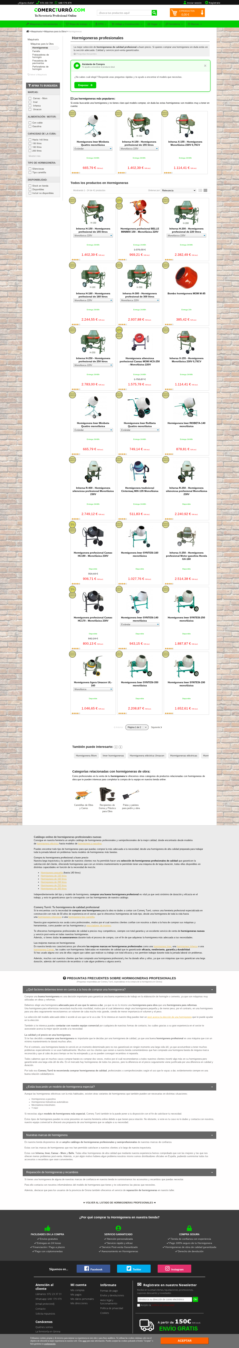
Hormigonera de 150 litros (54, 875)
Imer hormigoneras (113, 755)
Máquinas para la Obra (55, 31)
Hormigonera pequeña (52, 872)
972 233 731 (46, 3)
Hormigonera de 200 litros (54, 882)
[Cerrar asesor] (205, 65)
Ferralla (36, 51)
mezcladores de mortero (98, 925)
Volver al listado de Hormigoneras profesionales (119, 1202)
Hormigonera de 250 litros (54, 885)
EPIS (100, 24)
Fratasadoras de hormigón (40, 56)
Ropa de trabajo (78, 24)
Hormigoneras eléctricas (183, 755)
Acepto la (157, 1305)
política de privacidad (163, 1305)
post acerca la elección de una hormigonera (169, 1017)
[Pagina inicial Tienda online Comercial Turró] (27, 31)
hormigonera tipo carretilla (81, 917)
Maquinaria (36, 31)
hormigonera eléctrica (48, 843)
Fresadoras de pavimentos (39, 62)
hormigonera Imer (162, 946)
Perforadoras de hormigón (40, 68)
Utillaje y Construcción (126, 24)
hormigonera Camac (44, 949)
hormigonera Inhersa (187, 946)
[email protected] (45, 1303)
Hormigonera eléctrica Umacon (147, 755)
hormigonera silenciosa (49, 917)
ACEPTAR (185, 1340)
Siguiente (156, 727)
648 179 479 (65, 3)
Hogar (154, 24)
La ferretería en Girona (48, 1331)
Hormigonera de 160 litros (54, 879)
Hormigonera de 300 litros (54, 888)
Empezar (83, 85)
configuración (49, 1344)
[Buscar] (154, 13)
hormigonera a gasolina (89, 843)
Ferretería (174, 24)
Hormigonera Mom (86, 755)
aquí (84, 1341)
